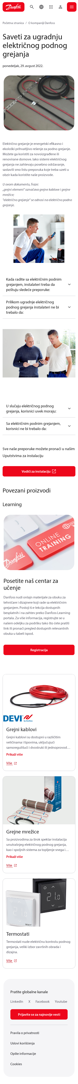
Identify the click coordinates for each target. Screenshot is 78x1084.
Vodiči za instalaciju (36, 471)
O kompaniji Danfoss (41, 23)
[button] (51, 7)
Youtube (61, 1001)
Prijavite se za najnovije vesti (39, 1014)
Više (9, 763)
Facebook (43, 1001)
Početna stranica (13, 23)
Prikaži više (14, 754)
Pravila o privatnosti (24, 1033)
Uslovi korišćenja (22, 1043)
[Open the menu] (71, 7)
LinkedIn (16, 1001)
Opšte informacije (23, 1053)
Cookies (16, 1064)
